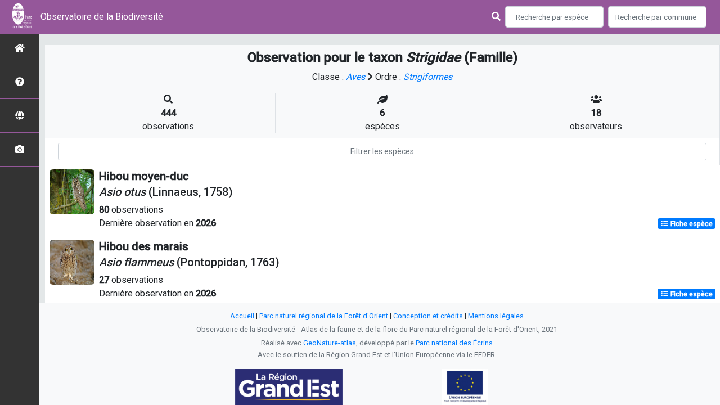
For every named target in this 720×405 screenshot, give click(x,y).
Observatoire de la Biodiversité (101, 16)
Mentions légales (496, 316)
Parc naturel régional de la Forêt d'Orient (323, 316)
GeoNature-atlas (329, 343)
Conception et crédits (428, 316)
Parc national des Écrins (454, 343)
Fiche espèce (691, 224)
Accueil (242, 316)
